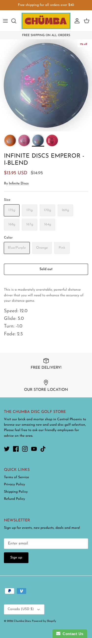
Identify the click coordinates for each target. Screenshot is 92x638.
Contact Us (71, 634)
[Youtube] (34, 449)
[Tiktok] (43, 449)
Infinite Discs (19, 183)
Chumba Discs (22, 621)
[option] (46, 85)
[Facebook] (16, 449)
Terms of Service (16, 477)
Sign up (16, 557)
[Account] (75, 20)
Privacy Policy (14, 484)
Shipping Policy (16, 492)
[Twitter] (7, 449)
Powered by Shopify (44, 621)
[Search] (16, 20)
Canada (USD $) (21, 609)
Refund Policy (14, 499)
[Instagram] (25, 449)
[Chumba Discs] (46, 21)
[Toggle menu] (5, 20)
